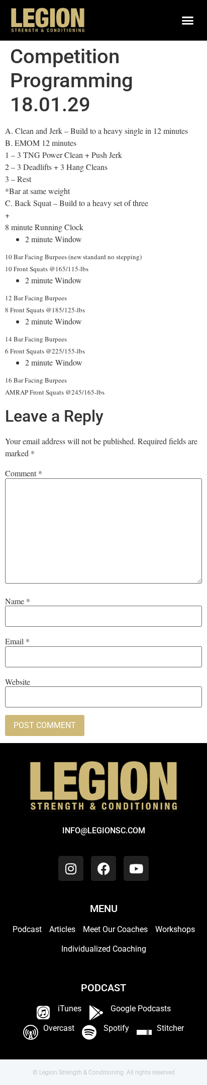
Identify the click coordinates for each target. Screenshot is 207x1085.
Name (17, 601)
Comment (23, 473)
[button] (187, 20)
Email (17, 641)
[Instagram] (70, 868)
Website (17, 682)
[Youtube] (136, 868)
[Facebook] (103, 868)
